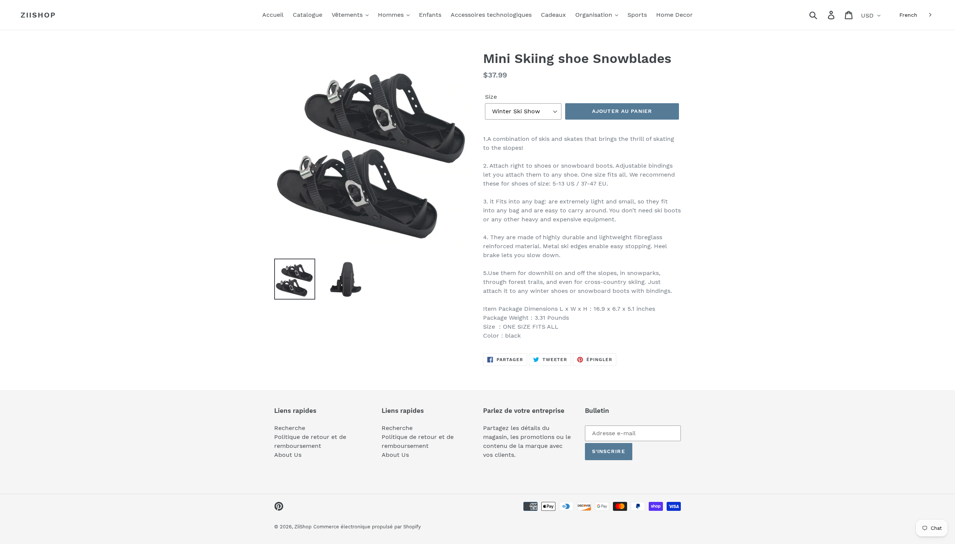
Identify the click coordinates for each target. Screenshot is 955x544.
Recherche (289, 427)
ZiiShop (38, 14)
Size (491, 96)
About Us (287, 454)
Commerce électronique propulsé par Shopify (367, 526)
